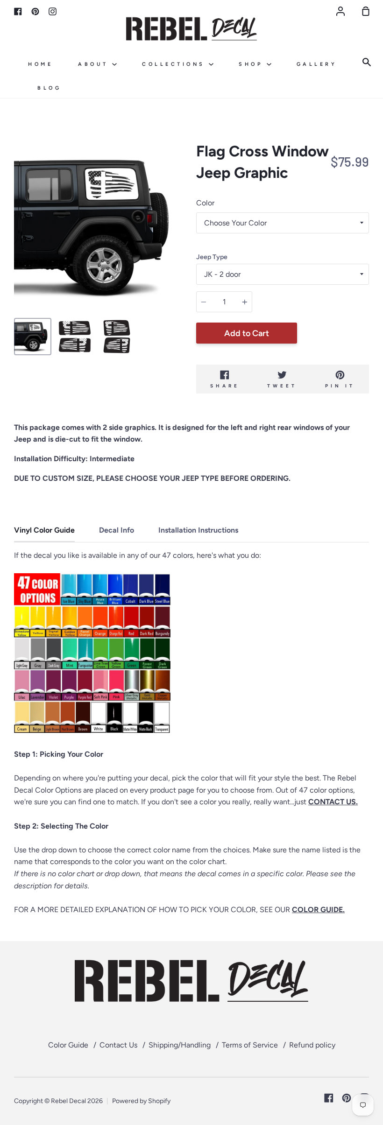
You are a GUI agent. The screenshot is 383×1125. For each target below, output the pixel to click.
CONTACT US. (333, 801)
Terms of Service (250, 1045)
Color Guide (68, 1045)
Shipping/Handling (180, 1045)
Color (205, 202)
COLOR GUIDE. (318, 909)
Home (40, 64)
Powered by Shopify (141, 1101)
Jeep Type (211, 257)
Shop (253, 64)
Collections (175, 64)
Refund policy (312, 1045)
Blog (49, 88)
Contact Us (118, 1045)
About (95, 64)
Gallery (317, 64)
